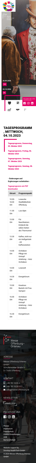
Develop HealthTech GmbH (14, 450)
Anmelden (10, 403)
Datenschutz (9, 431)
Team (20, 110)
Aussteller (20, 103)
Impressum (8, 429)
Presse (12, 110)
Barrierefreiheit (9, 440)
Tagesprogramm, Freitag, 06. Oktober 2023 (20, 152)
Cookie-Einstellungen (12, 434)
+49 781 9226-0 (13, 383)
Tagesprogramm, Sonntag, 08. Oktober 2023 (20, 167)
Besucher (12, 103)
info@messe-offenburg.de (17, 390)
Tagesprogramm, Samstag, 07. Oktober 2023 (19, 159)
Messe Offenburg (27, 110)
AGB (5, 437)
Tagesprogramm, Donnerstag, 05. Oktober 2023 (20, 144)
